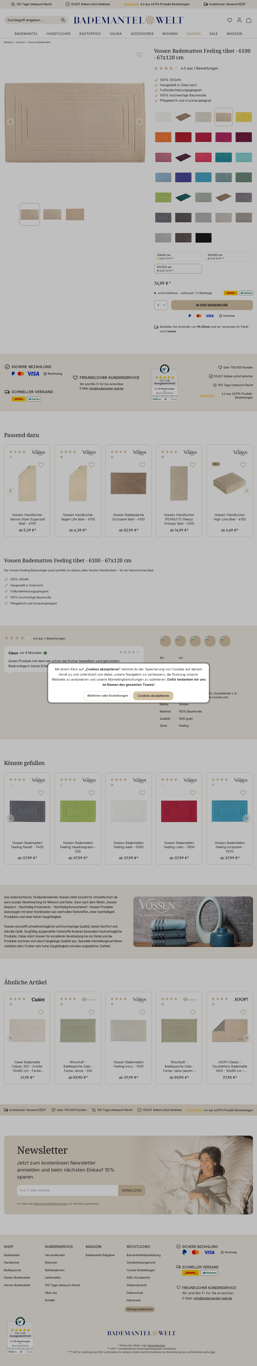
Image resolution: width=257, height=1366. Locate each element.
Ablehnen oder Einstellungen (107, 695)
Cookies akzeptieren (153, 696)
